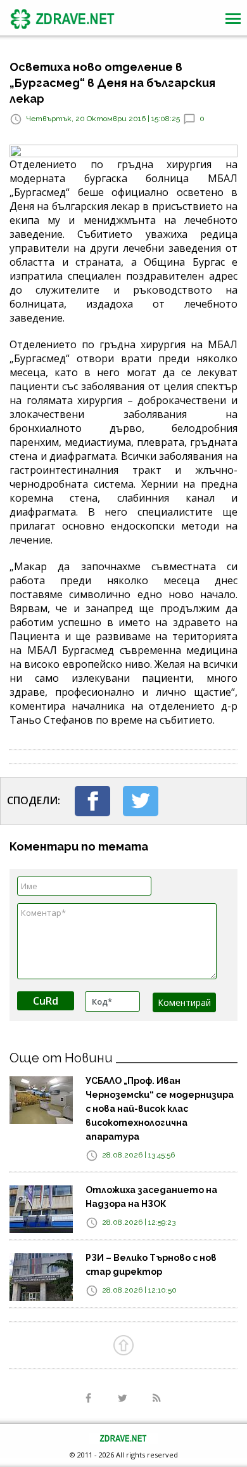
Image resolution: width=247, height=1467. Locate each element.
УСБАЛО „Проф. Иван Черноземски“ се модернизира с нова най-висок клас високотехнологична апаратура (160, 1109)
